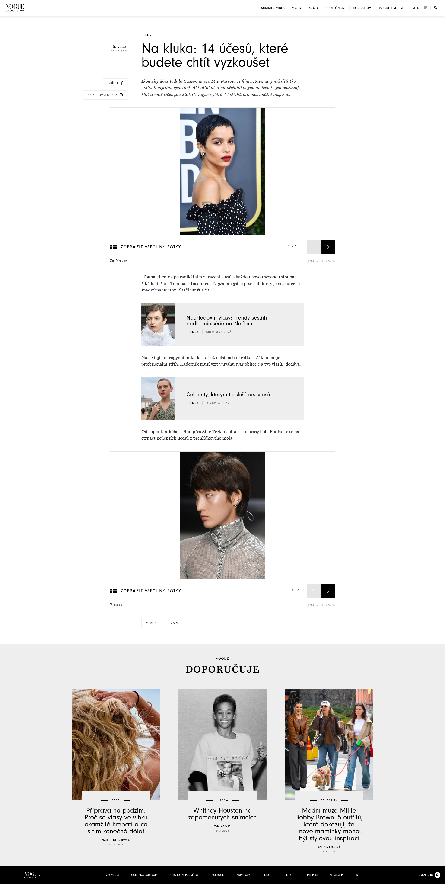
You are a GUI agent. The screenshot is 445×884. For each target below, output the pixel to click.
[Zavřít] (440, 879)
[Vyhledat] (435, 7)
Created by (426, 875)
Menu (417, 8)
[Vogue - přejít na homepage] (15, 8)
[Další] (328, 247)
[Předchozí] (314, 247)
